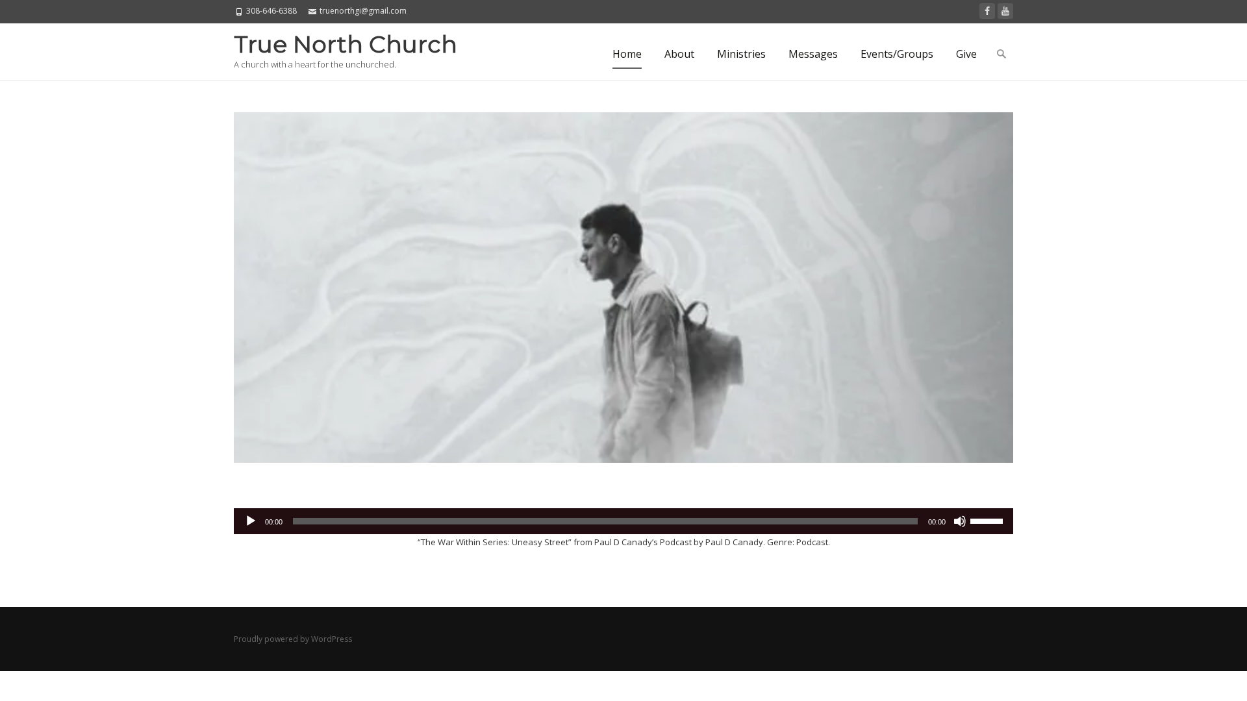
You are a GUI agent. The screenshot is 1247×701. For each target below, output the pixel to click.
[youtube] (1005, 11)
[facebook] (987, 11)
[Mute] (959, 521)
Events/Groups (897, 54)
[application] (623, 521)
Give (966, 54)
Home (627, 54)
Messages (813, 54)
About (679, 54)
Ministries (741, 54)
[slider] (988, 520)
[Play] (250, 521)
